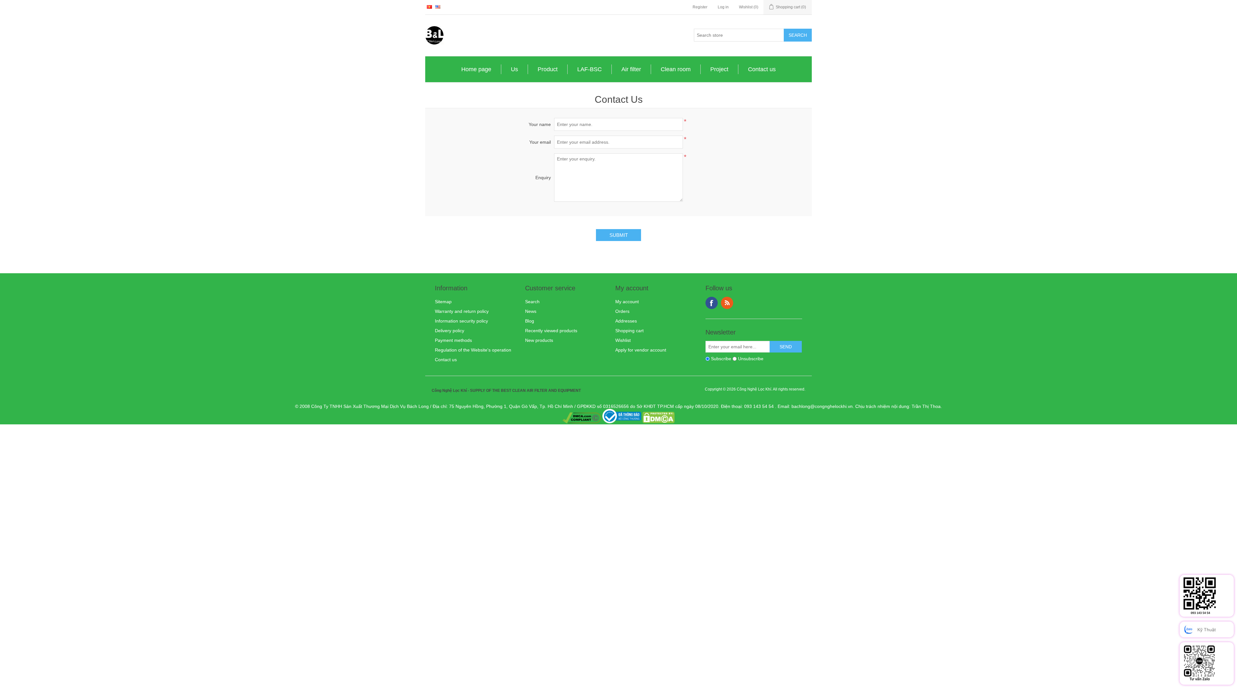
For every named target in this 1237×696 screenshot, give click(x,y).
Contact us (762, 69)
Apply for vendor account (640, 350)
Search (532, 301)
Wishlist (623, 340)
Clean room (676, 69)
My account (627, 301)
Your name (540, 124)
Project (719, 69)
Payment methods (453, 340)
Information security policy (461, 321)
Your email (540, 142)
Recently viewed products (551, 330)
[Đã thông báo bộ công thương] (621, 421)
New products (539, 340)
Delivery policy (449, 330)
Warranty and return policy (462, 311)
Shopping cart (629, 330)
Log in (723, 7)
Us (514, 69)
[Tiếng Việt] (429, 7)
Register (700, 7)
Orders (622, 311)
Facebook (711, 303)
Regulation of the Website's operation (473, 350)
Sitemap (443, 301)
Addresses (626, 321)
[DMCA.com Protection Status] (658, 421)
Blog (529, 321)
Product (548, 69)
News (530, 311)
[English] (438, 7)
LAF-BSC (589, 69)
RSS (727, 303)
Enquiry (543, 177)
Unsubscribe (750, 358)
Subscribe (721, 358)
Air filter (631, 69)
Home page (476, 69)
